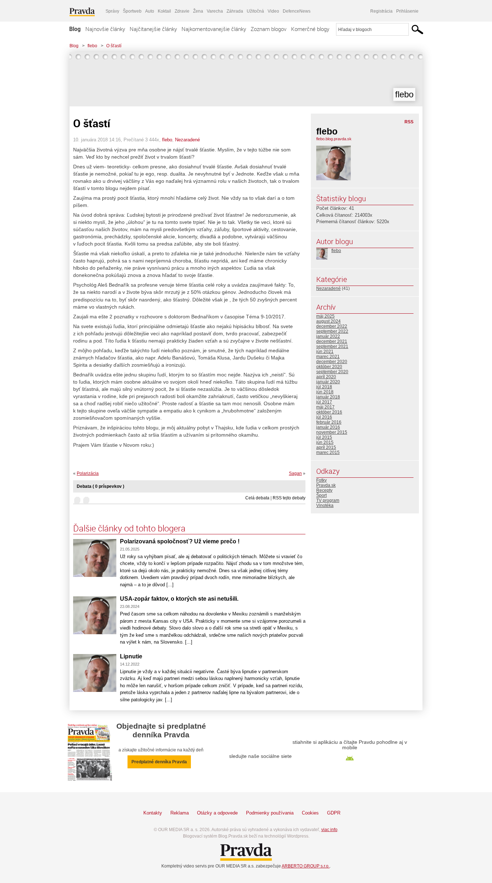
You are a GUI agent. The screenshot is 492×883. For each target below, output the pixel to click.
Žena (198, 11)
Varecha (215, 11)
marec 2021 (328, 356)
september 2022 (332, 331)
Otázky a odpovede (217, 813)
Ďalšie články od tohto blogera (129, 528)
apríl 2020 (326, 376)
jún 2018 (325, 391)
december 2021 (331, 341)
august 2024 (328, 321)
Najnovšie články (105, 28)
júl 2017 (324, 402)
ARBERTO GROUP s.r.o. (306, 866)
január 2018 (328, 396)
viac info (329, 829)
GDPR (333, 813)
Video (273, 11)
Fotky (321, 480)
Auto (149, 11)
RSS (408, 121)
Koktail (164, 11)
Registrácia (381, 11)
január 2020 (328, 381)
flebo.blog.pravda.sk (334, 139)
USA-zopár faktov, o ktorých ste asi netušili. (179, 599)
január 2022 (328, 336)
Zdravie (182, 11)
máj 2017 (325, 407)
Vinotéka (325, 505)
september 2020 (332, 371)
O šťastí (113, 45)
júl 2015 (324, 437)
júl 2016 (324, 417)
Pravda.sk (326, 485)
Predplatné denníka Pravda (159, 761)
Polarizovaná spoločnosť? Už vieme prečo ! (180, 541)
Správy (112, 11)
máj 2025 (325, 316)
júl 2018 (324, 386)
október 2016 (329, 412)
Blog (75, 29)
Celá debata (257, 497)
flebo (92, 45)
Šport (321, 495)
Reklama (179, 813)
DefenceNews (296, 11)
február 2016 (328, 422)
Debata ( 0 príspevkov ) (100, 486)
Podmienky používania (270, 813)
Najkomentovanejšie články (214, 28)
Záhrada (235, 11)
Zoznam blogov (268, 28)
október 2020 (329, 366)
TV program (327, 500)
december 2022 (331, 326)
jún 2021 (325, 351)
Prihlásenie (407, 11)
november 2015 (331, 432)
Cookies (310, 813)
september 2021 (332, 346)
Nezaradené (187, 139)
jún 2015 (325, 442)
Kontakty (152, 813)
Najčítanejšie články (153, 28)
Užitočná (255, 11)
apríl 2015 (326, 447)
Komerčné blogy (310, 28)
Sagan (295, 473)
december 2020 (331, 361)
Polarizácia (88, 473)
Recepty (324, 490)
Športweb (132, 11)
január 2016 (328, 427)
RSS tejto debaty (289, 497)
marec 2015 (328, 452)
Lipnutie (131, 656)
